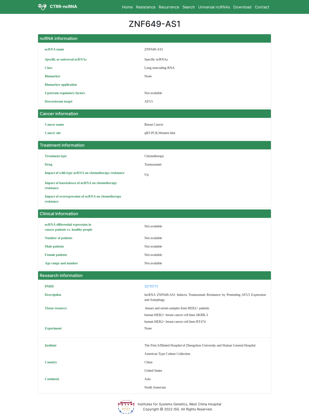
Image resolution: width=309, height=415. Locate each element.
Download (242, 7)
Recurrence (169, 7)
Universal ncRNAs (214, 7)
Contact (262, 7)
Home (127, 7)
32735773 (151, 286)
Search (188, 7)
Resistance (145, 7)
